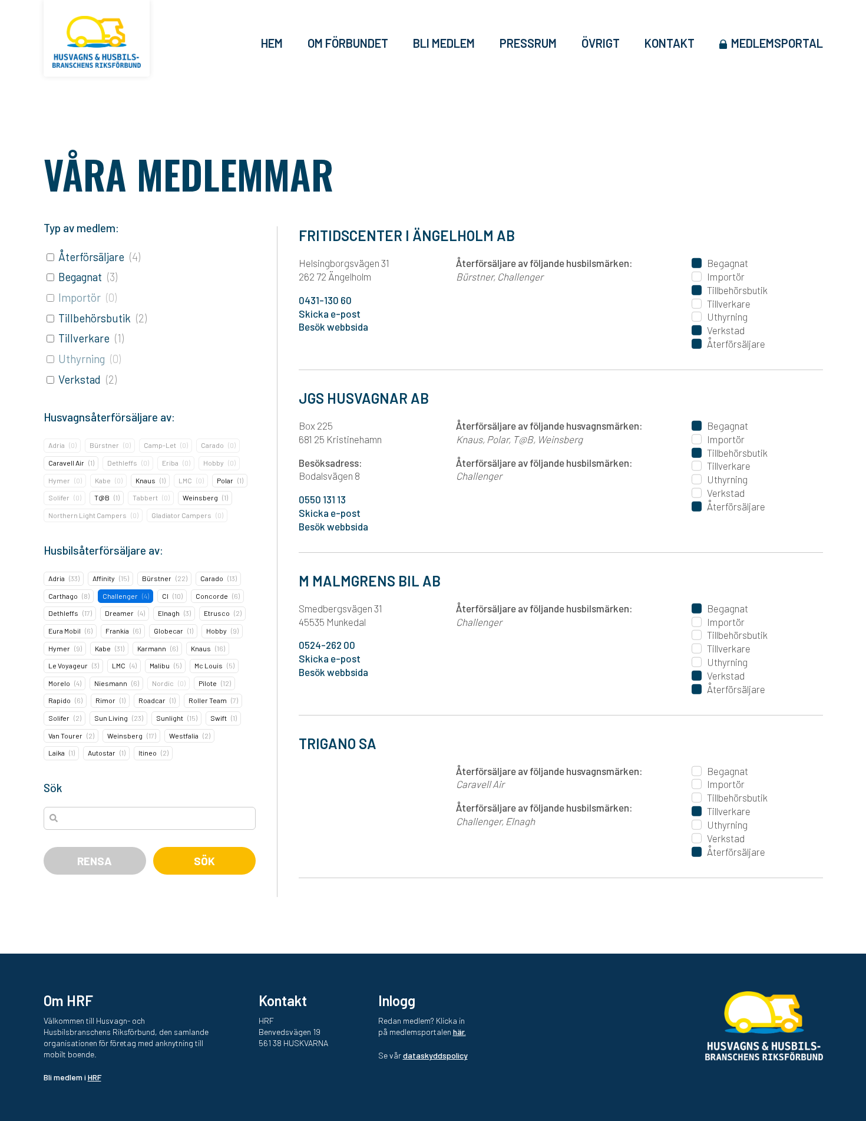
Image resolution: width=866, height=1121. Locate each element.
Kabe (103, 480)
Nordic (163, 683)
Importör (79, 297)
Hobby (213, 463)
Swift (218, 718)
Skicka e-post (330, 313)
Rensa (94, 861)
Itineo (147, 753)
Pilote (208, 683)
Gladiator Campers (181, 515)
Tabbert (145, 497)
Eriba (170, 463)
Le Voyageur (68, 665)
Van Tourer (65, 735)
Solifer (59, 497)
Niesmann (110, 683)
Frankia (117, 631)
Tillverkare (84, 338)
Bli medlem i (72, 1077)
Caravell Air (66, 463)
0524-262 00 (327, 645)
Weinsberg (200, 497)
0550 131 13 (322, 499)
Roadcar (152, 700)
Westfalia (184, 735)
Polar (225, 480)
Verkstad (79, 379)
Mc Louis (208, 665)
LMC (185, 480)
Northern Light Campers (87, 515)
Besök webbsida (333, 326)
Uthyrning (81, 358)
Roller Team (208, 700)
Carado (212, 445)
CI (165, 596)
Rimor (105, 700)
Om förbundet (348, 43)
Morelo (59, 683)
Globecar (168, 631)
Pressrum (528, 43)
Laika (56, 753)
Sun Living (111, 718)
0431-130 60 (325, 300)
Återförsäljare (91, 256)
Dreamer (119, 613)
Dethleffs (122, 463)
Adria (56, 445)
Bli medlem (444, 43)
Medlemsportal (777, 43)
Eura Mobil (64, 631)
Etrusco (217, 613)
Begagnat (80, 276)
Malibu (160, 665)
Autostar (101, 753)
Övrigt (600, 43)
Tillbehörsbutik (94, 318)
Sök (204, 861)
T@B (102, 497)
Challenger (120, 596)
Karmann (151, 648)
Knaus (145, 480)
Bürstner (104, 445)
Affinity (103, 578)
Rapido (59, 700)
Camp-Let (160, 445)
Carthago (63, 596)
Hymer (59, 480)
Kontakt (669, 43)
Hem (272, 43)
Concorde (212, 596)
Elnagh (169, 613)
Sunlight (169, 718)
